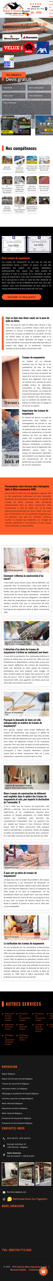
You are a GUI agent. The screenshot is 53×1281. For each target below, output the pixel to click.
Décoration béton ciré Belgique (14, 1088)
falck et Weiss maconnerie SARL (32, 1266)
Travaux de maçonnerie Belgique (15, 1083)
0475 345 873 (12, 1138)
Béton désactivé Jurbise (23, 1026)
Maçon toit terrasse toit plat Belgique (17, 1079)
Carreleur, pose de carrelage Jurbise (39, 1027)
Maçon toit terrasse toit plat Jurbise (9, 1017)
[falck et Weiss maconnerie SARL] (23, 8)
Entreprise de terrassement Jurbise (24, 1017)
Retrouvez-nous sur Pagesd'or (30, 1199)
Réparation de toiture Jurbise (9, 1026)
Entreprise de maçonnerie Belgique (16, 1118)
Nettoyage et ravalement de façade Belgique (20, 1093)
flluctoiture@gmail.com (16, 1192)
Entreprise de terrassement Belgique (17, 1123)
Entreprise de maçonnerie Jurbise (40, 1017)
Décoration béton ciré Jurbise (23, 1037)
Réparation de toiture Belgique (14, 1108)
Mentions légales (18, 1269)
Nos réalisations (13, 75)
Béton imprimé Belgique (12, 1113)
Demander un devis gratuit (22, 297)
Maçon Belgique (8, 1074)
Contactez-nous (36, 1269)
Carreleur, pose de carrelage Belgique (17, 1098)
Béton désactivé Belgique (12, 1103)
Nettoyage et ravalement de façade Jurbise (9, 1039)
